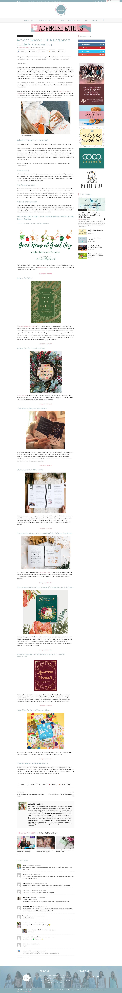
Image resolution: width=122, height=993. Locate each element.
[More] (69, 784)
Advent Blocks (21, 395)
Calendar (71, 20)
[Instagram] (96, 1)
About (26, 20)
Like (103, 40)
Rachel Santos (26, 923)
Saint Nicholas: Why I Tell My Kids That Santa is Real (61, 795)
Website (49, 273)
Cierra (80, 219)
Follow (102, 44)
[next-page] (20, 855)
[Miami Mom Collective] (61, 10)
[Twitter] (101, 1)
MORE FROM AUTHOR (47, 833)
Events (62, 20)
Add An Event (30, 1)
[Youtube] (104, 1)
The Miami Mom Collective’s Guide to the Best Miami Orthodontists (90, 215)
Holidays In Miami (20, 36)
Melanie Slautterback (34, 930)
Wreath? (39, 189)
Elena (24, 944)
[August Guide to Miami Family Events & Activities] (82, 256)
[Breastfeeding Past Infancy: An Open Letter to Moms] (65, 842)
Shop (86, 20)
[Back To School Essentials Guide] (82, 232)
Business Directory (44, 20)
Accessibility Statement (55, 1)
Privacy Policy (68, 990)
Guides (33, 20)
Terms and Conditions (78, 990)
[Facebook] (93, 1)
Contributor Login (89, 990)
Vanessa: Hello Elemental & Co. (31, 937)
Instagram (42, 273)
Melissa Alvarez (27, 883)
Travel (79, 20)
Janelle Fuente (24, 47)
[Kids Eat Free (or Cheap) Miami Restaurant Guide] (82, 248)
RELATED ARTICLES (26, 833)
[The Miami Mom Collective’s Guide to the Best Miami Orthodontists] (91, 204)
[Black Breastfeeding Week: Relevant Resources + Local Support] (46, 842)
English (110, 1)
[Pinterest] (98, 1)
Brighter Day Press (44, 572)
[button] (103, 20)
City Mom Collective (27, 991)
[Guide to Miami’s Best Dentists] (82, 240)
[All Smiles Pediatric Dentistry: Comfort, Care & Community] (26, 842)
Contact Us (46, 1)
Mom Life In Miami (29, 36)
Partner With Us (38, 1)
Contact (94, 20)
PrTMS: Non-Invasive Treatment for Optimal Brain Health (30, 795)
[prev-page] (18, 855)
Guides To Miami (83, 209)
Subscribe (101, 54)
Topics (54, 20)
